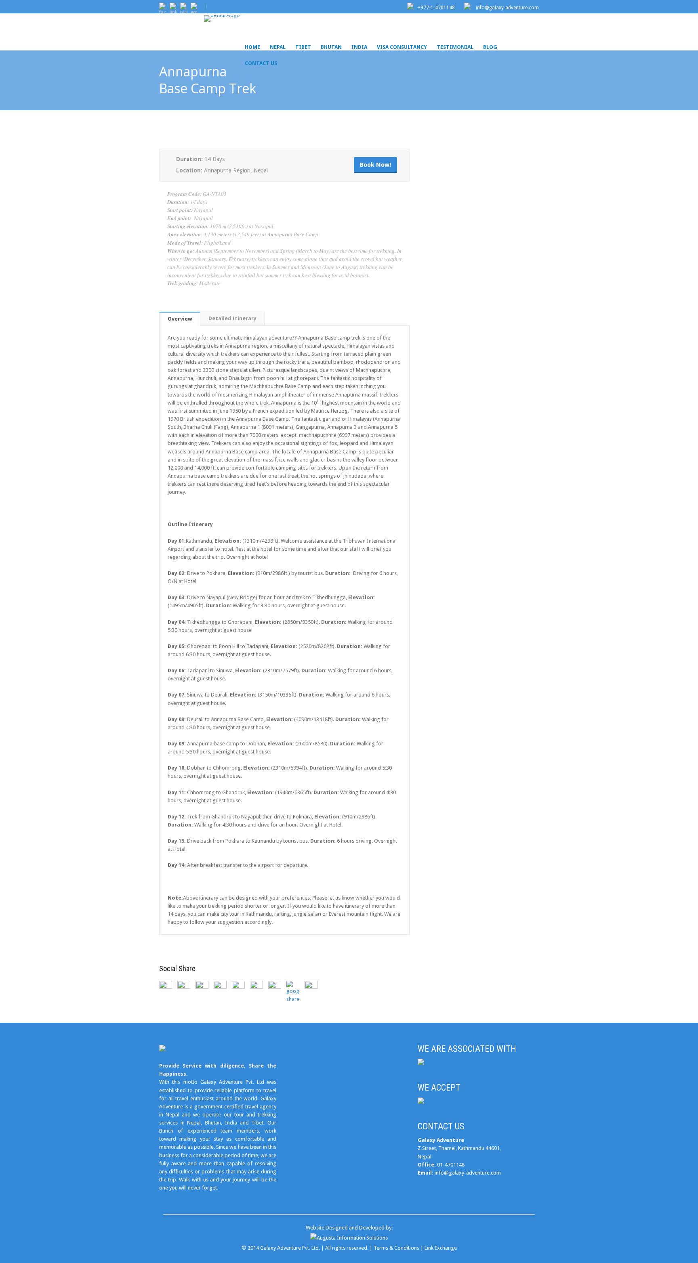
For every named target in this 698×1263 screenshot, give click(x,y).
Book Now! (375, 164)
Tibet (303, 47)
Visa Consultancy (402, 47)
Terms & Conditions (396, 1248)
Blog (490, 47)
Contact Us (261, 63)
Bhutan (331, 47)
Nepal (278, 47)
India (359, 47)
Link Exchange (441, 1248)
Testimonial (455, 47)
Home (252, 47)
